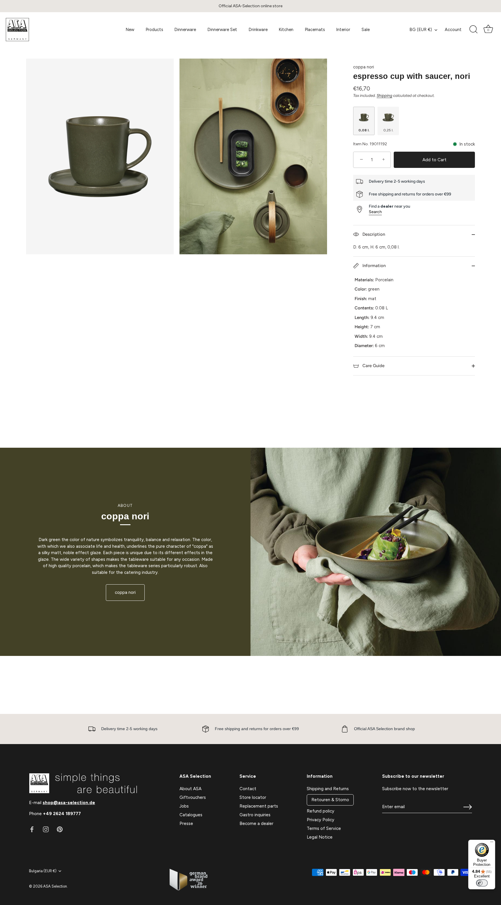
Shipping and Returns (328, 788)
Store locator (252, 797)
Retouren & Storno (330, 799)
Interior (343, 29)
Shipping (384, 95)
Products (154, 29)
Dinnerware (185, 29)
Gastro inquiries (255, 814)
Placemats (315, 29)
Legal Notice (320, 837)
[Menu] (491, 843)
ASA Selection (55, 886)
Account (453, 29)
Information (373, 265)
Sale (366, 29)
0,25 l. (388, 130)
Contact (247, 788)
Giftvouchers (192, 797)
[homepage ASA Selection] (49, 29)
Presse (186, 823)
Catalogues (190, 814)
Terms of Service (324, 828)
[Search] (473, 29)
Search (375, 211)
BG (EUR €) (420, 29)
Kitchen (286, 29)
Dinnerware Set (222, 29)
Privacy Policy (320, 819)
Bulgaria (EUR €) (43, 871)
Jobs (184, 806)
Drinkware (258, 29)
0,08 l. (363, 130)
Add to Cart (434, 159)
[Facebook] (32, 828)
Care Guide (372, 365)
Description (373, 234)
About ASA (190, 788)
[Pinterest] (60, 828)
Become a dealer (256, 823)
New (130, 29)
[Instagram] (46, 828)
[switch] (482, 882)
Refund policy (320, 811)
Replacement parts (258, 806)
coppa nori (363, 67)
